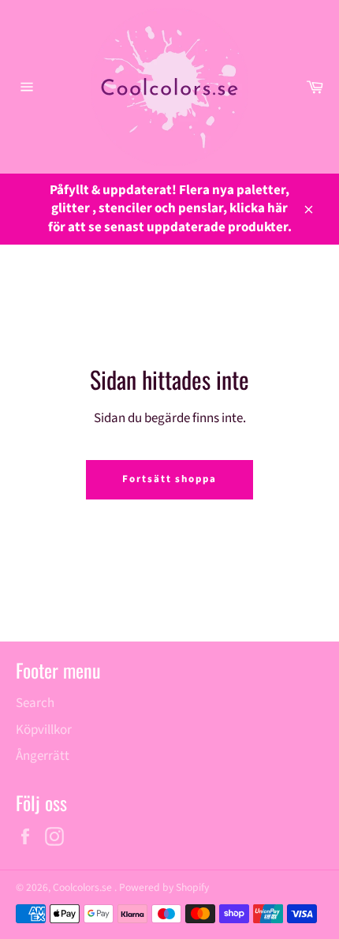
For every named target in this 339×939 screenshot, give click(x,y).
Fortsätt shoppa (169, 479)
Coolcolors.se (83, 887)
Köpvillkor (44, 729)
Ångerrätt (42, 755)
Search (35, 703)
